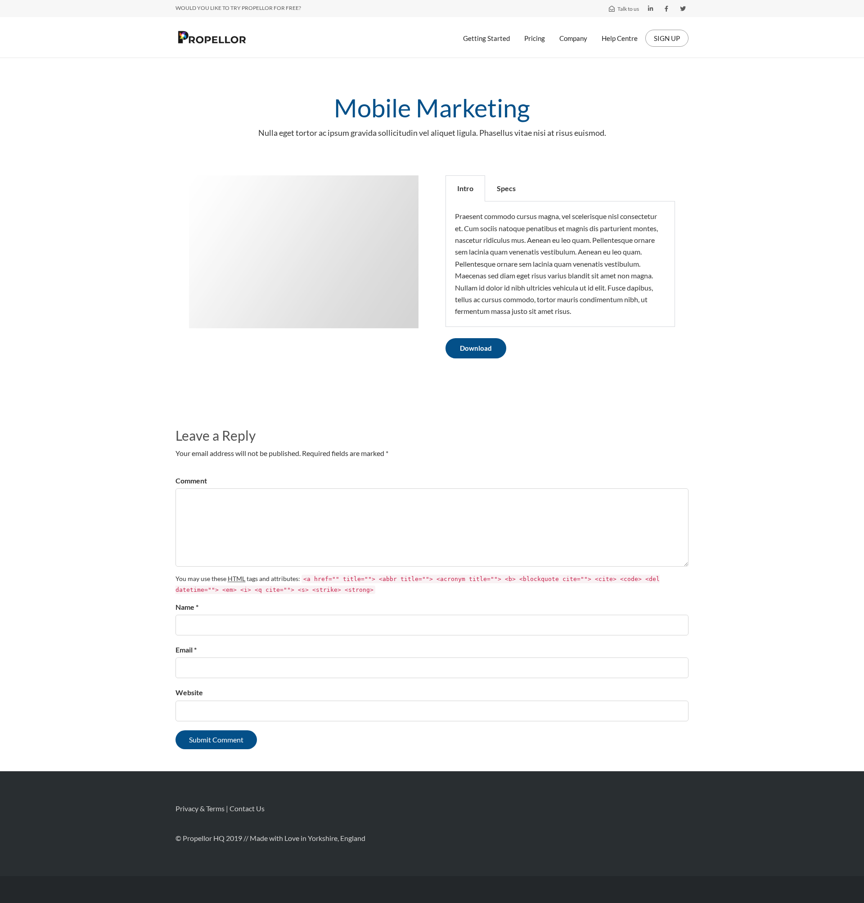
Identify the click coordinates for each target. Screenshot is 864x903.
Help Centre (620, 38)
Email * (186, 649)
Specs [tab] (506, 188)
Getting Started (486, 38)
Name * (187, 607)
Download (476, 348)
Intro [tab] (465, 188)
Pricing (534, 38)
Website (189, 692)
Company (573, 38)
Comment (191, 480)
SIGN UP (667, 38)
